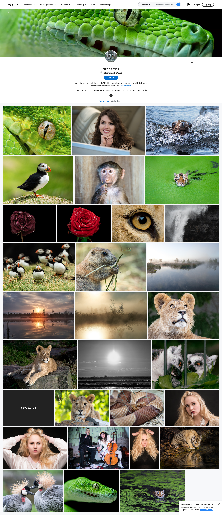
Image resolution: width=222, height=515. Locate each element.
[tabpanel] (111, 309)
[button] (178, 5)
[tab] (103, 101)
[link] (37, 130)
